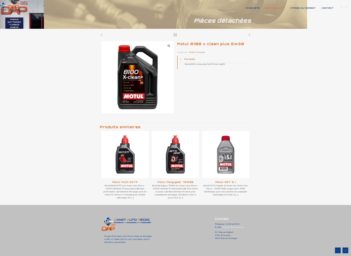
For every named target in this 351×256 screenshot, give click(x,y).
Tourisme (200, 52)
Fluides (192, 52)
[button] (169, 46)
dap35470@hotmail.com (233, 227)
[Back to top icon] (338, 250)
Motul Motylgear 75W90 (175, 182)
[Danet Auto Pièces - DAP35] (9, 6)
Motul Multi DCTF (125, 182)
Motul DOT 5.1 (225, 182)
